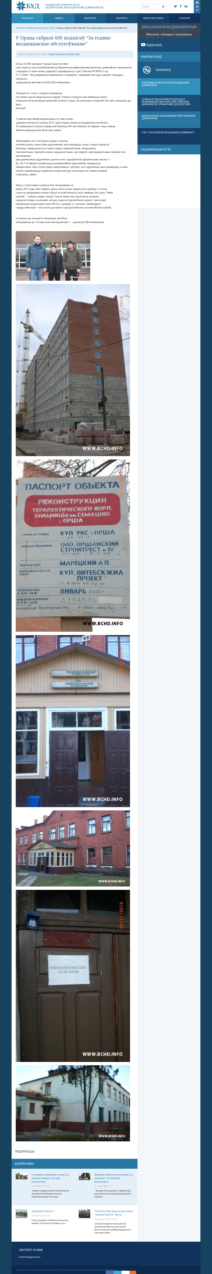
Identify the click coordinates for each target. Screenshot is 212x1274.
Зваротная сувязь (153, 18)
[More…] (131, 1272)
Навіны (59, 18)
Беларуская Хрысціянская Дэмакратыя (74, 6)
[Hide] (134, 1272)
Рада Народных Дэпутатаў (64, 54)
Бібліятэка (90, 18)
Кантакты (121, 18)
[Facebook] (110, 1272)
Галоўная (27, 18)
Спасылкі (184, 18)
